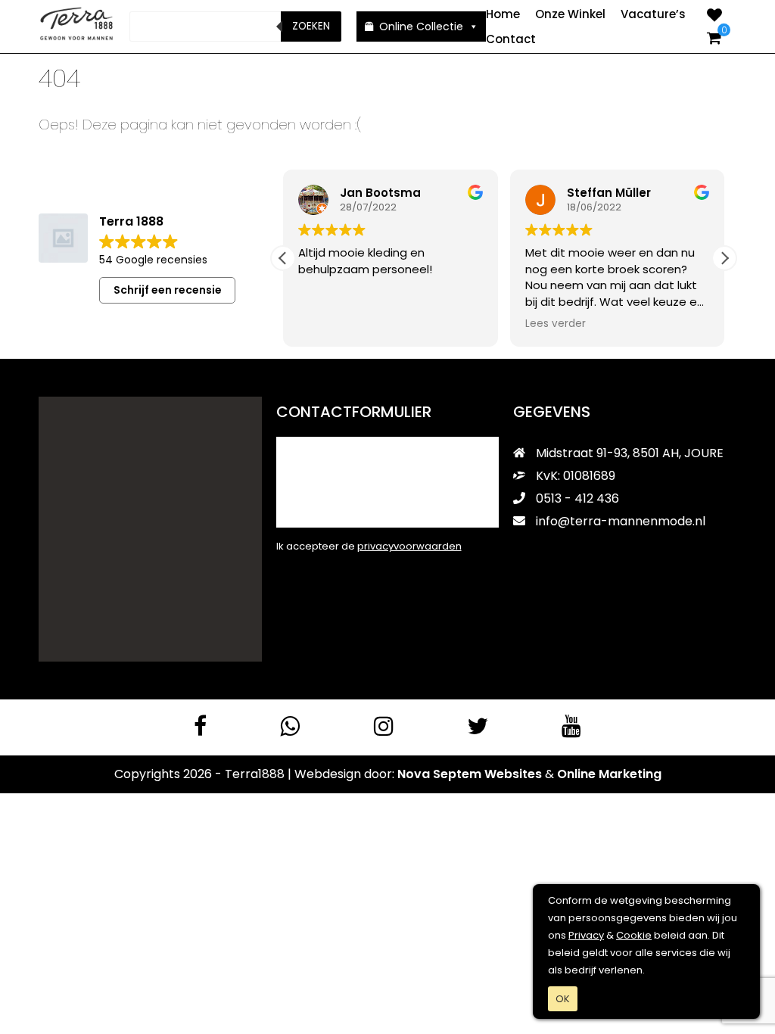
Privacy (586, 935)
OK (563, 999)
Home (503, 14)
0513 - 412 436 (576, 498)
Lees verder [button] (555, 324)
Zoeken (311, 26)
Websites (513, 774)
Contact (511, 39)
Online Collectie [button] (421, 26)
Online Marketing (609, 774)
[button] (724, 258)
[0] (714, 37)
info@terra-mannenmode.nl (620, 521)
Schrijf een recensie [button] (168, 289)
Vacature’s (653, 14)
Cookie (634, 935)
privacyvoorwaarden (409, 546)
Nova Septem (439, 774)
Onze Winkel (570, 14)
